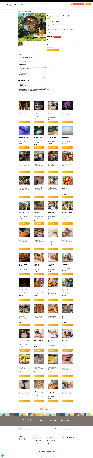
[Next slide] (92, 1)
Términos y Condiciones (51, 437)
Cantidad (49, 44)
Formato (49, 39)
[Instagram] (25, 439)
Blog (47, 441)
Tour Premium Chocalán (23, 187)
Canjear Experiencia (36, 441)
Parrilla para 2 (64, 340)
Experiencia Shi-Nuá (66, 112)
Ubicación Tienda (36, 443)
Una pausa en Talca (65, 289)
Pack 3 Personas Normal (52, 162)
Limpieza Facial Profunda (66, 391)
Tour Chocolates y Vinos (23, 162)
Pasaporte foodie (37, 391)
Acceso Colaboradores (70, 437)
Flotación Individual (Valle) (38, 112)
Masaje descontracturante (67, 239)
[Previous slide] (1, 1)
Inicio (19, 11)
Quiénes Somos (36, 438)
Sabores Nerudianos (23, 112)
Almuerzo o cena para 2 (52, 137)
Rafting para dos (51, 187)
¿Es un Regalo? (57, 36)
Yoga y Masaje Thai (65, 264)
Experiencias (28, 7)
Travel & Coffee (51, 212)
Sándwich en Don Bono (52, 315)
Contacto (52, 7)
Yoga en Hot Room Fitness (24, 289)
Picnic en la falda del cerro (67, 212)
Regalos (21, 7)
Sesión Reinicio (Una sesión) (67, 137)
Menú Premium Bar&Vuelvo (38, 239)
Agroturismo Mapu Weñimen (52, 13)
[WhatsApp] (19, 439)
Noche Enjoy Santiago (37, 162)
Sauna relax (36, 315)
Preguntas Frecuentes (51, 440)
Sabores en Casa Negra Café (24, 340)
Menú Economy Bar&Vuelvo (24, 365)
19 (51, 409)
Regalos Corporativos (45, 7)
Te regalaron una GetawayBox (38, 437)
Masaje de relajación (23, 239)
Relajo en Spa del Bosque (38, 340)
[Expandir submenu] (22, 7)
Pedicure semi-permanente (24, 391)
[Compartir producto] (48, 18)
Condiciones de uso (50, 438)
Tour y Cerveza (65, 162)
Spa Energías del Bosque (38, 187)
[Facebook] (22, 439)
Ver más (24, 122)
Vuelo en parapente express (24, 212)
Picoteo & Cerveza (51, 365)
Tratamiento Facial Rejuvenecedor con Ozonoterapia (37, 213)
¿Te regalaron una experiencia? (78, 4)
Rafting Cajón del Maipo (38, 365)
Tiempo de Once (37, 289)
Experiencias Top (36, 7)
